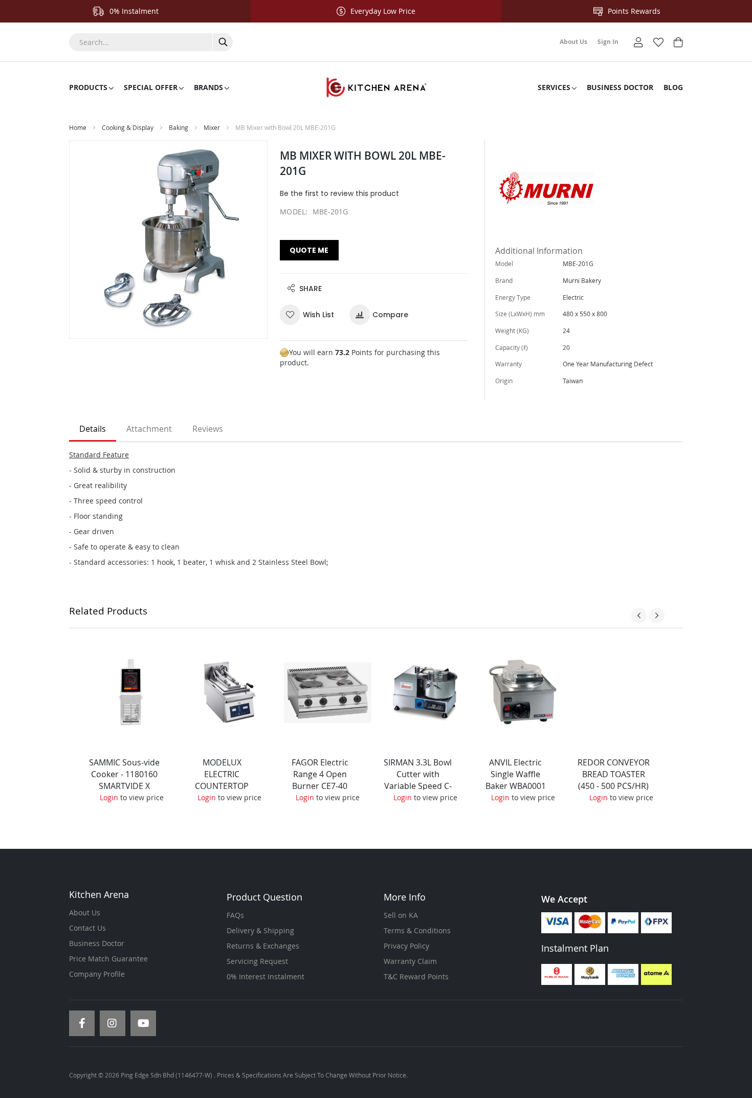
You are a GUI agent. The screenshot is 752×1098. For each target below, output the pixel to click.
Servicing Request (257, 961)
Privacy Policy (406, 946)
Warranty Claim (410, 961)
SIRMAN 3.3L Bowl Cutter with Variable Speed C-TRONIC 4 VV (418, 780)
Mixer (212, 127)
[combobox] (151, 42)
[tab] (92, 429)
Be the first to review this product (339, 193)
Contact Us (87, 928)
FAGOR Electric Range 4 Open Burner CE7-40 (320, 774)
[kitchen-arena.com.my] (376, 87)
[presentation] (639, 615)
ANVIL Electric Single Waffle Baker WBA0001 (515, 774)
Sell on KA (401, 915)
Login (109, 797)
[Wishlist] (658, 41)
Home (77, 127)
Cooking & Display (127, 127)
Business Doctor (96, 943)
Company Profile (97, 974)
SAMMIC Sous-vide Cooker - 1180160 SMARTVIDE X (124, 774)
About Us (84, 912)
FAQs (235, 915)
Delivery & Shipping (260, 930)
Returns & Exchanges (263, 946)
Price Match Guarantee (108, 958)
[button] (311, 314)
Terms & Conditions (417, 930)
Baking (179, 127)
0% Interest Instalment (265, 976)
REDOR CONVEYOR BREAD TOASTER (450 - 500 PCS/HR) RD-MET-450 (614, 780)
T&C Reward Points (416, 976)
